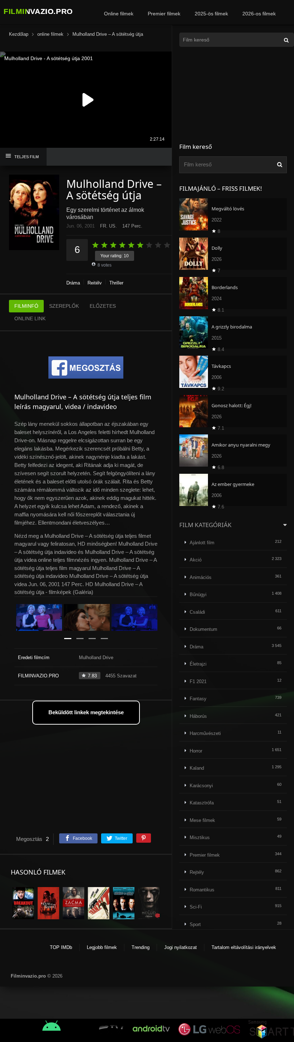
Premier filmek (164, 13)
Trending (141, 947)
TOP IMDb (61, 947)
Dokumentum (203, 629)
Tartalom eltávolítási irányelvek (244, 947)
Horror (196, 751)
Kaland (197, 768)
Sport (195, 924)
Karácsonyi (201, 785)
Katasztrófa (202, 802)
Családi (197, 612)
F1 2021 (198, 681)
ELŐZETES (103, 306)
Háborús (198, 716)
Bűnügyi (198, 594)
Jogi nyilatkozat (180, 947)
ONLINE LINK (30, 318)
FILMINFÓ (26, 306)
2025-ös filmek (211, 13)
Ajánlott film (202, 542)
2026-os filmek (259, 13)
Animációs (201, 577)
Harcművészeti (205, 733)
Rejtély (94, 283)
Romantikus (202, 889)
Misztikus (200, 837)
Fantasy (198, 698)
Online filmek (118, 13)
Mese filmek (202, 820)
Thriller (116, 283)
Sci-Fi (196, 907)
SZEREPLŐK (64, 306)
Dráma (73, 283)
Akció (195, 560)
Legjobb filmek (102, 947)
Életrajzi (198, 664)
